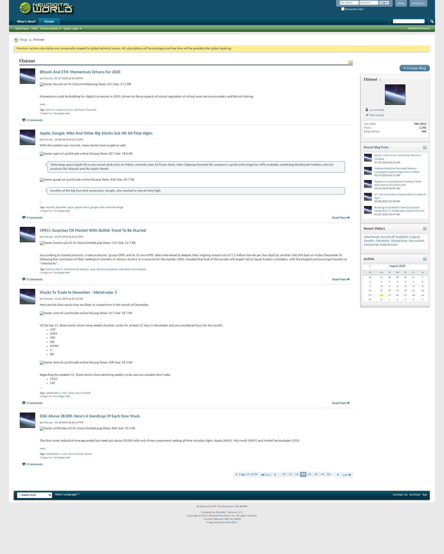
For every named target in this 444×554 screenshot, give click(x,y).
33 (297, 474)
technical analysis (107, 269)
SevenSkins (231, 522)
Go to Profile (376, 110)
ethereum (80, 110)
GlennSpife (383, 241)
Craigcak (414, 237)
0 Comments (35, 120)
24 (284, 474)
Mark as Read (376, 115)
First (267, 475)
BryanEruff (387, 237)
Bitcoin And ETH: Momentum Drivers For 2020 (80, 72)
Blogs (23, 39)
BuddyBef (402, 237)
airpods (50, 207)
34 (303, 474)
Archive (415, 494)
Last (345, 475)
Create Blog (414, 68)
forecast (91, 110)
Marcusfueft (416, 241)
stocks (88, 454)
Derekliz (369, 241)
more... (44, 104)
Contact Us (400, 494)
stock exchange (114, 207)
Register (418, 3)
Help (401, 3)
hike (101, 207)
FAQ (34, 28)
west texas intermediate (132, 269)
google (94, 207)
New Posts (22, 28)
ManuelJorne (399, 241)
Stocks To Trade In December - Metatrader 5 (78, 293)
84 (329, 474)
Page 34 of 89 (248, 474)
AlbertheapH (372, 237)
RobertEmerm (389, 244)
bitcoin (50, 110)
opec (93, 269)
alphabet (61, 207)
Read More (339, 217)
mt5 (64, 393)
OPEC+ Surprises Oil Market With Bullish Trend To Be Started (93, 231)
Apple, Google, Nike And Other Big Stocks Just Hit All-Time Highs (96, 133)
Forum (49, 21)
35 (309, 474)
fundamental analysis (76, 269)
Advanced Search (419, 28)
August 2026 (397, 266)
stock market (83, 393)
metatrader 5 (53, 393)
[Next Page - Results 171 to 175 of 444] (338, 474)
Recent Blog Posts (376, 147)
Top (424, 494)
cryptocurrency (64, 110)
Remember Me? (354, 9)
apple (70, 207)
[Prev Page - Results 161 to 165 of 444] (275, 474)
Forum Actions (49, 28)
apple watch (82, 207)
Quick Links (71, 28)
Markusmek (371, 244)
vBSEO (237, 519)
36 (316, 474)
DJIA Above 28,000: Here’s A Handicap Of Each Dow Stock (90, 416)
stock (71, 393)
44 (322, 474)
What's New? (26, 21)
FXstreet (370, 80)
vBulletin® (221, 512)
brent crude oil (54, 269)
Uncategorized (61, 113)
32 (290, 474)
